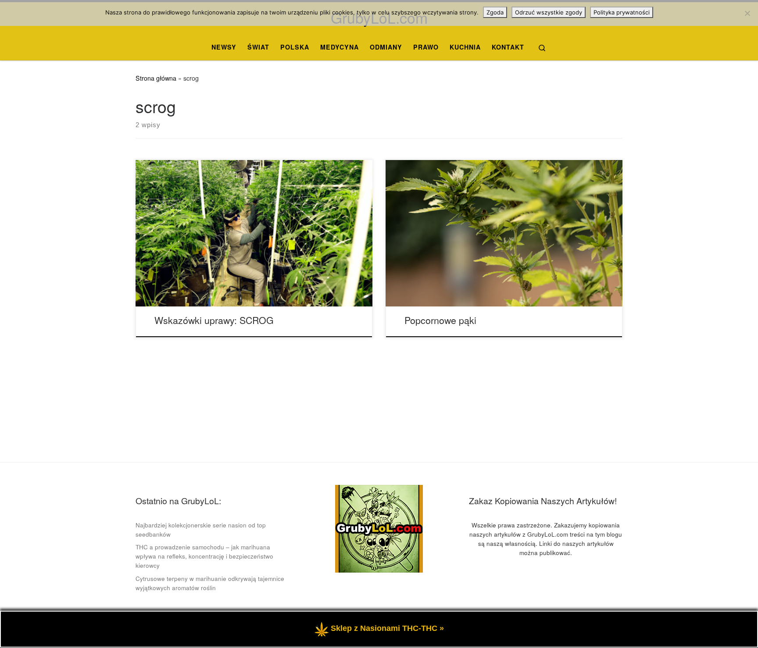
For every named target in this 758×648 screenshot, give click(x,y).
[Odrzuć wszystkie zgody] (747, 13)
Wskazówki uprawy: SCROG (214, 320)
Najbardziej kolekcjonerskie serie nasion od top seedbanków (201, 529)
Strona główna (156, 78)
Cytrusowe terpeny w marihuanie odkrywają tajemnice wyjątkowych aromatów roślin (210, 583)
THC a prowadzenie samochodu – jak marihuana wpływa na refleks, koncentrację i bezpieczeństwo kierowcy (204, 556)
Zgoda (495, 12)
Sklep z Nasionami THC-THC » (387, 628)
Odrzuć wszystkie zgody (548, 12)
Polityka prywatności (622, 12)
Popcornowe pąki (440, 320)
